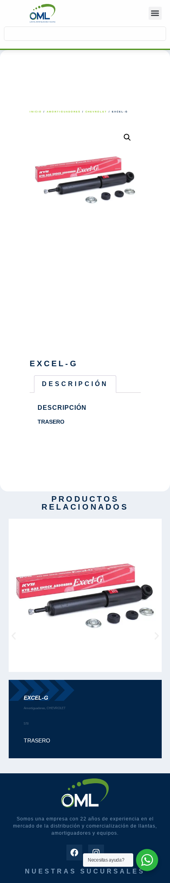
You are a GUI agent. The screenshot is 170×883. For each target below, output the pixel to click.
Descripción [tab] (75, 384)
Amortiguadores (64, 111)
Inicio (36, 111)
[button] (155, 13)
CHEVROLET (96, 111)
